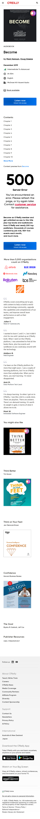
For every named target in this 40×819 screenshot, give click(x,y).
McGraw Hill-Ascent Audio (18, 82)
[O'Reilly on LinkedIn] (13, 662)
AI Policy (5, 724)
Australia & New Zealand (12, 735)
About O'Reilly (9, 673)
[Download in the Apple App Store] (9, 759)
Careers (5, 681)
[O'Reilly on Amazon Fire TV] (10, 780)
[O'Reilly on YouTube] (17, 662)
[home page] (13, 2)
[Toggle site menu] (3, 3)
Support (6, 709)
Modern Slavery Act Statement (13, 812)
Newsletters (7, 717)
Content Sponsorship (11, 702)
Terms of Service (8, 807)
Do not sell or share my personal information (18, 796)
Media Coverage (9, 688)
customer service (25, 204)
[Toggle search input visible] (37, 3)
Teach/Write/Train (10, 678)
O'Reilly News (7, 685)
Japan (5, 739)
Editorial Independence (10, 810)
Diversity (5, 698)
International (8, 731)
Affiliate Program (9, 695)
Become (25, 166)
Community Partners (10, 692)
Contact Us (6, 713)
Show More (8, 161)
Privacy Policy (8, 720)
